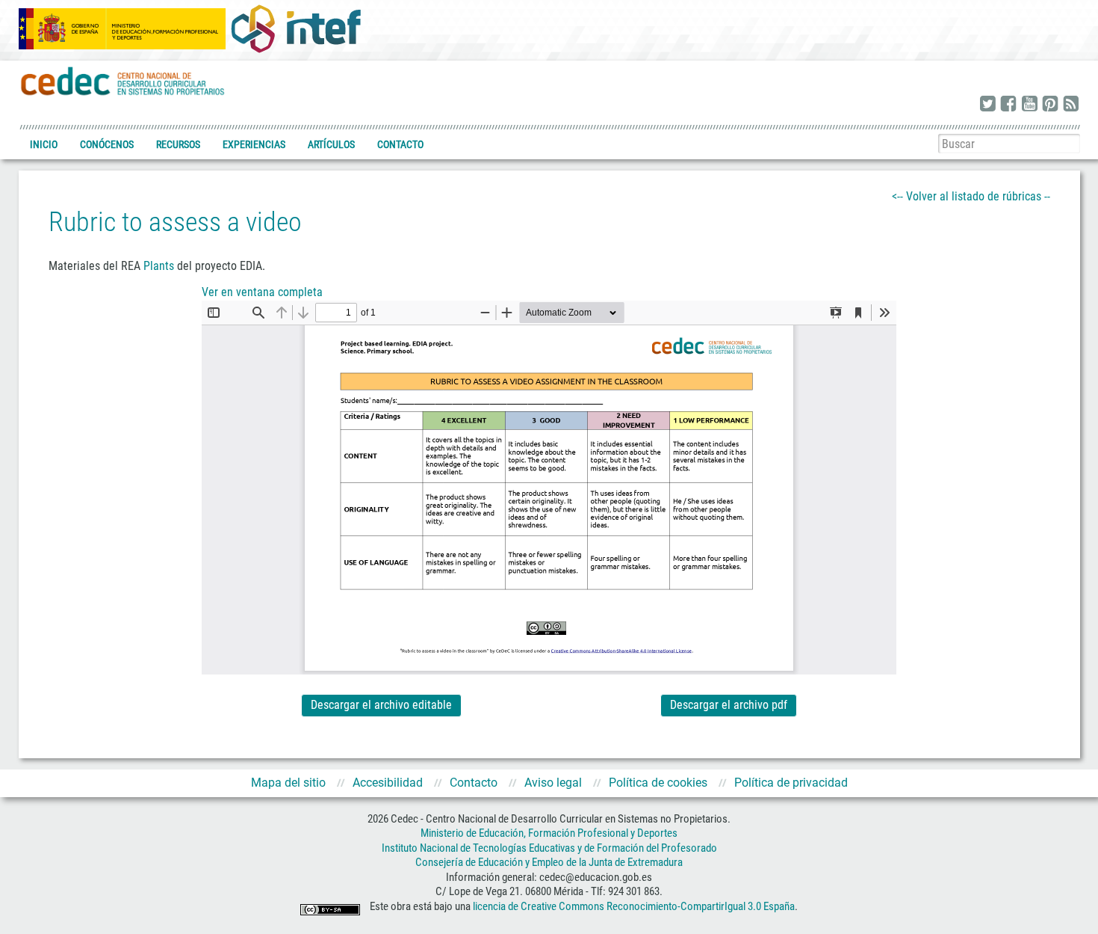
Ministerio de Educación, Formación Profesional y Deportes (549, 833)
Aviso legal (553, 782)
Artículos (331, 144)
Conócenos (107, 144)
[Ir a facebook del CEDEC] (1008, 104)
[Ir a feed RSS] (1071, 104)
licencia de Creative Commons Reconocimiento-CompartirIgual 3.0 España (634, 906)
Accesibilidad (388, 782)
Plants (158, 266)
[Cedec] (123, 80)
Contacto (400, 144)
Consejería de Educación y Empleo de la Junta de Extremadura (549, 862)
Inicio (44, 144)
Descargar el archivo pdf (728, 705)
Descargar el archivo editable (381, 705)
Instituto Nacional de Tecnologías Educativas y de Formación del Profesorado (549, 848)
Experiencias (254, 144)
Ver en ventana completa (262, 292)
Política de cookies (658, 782)
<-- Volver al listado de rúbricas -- (971, 196)
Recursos (178, 144)
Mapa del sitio (288, 782)
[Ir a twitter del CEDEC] (987, 104)
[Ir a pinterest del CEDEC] (1050, 104)
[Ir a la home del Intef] (296, 28)
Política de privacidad (791, 782)
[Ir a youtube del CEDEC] (1029, 104)
